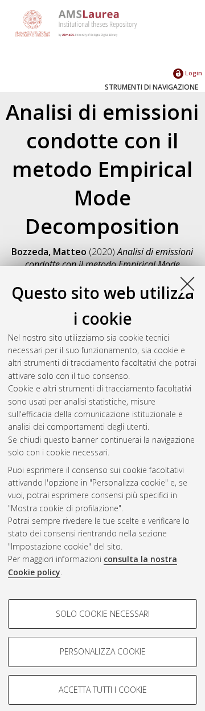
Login (192, 72)
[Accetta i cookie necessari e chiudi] (187, 283)
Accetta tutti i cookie (103, 689)
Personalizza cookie (103, 651)
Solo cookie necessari (103, 613)
